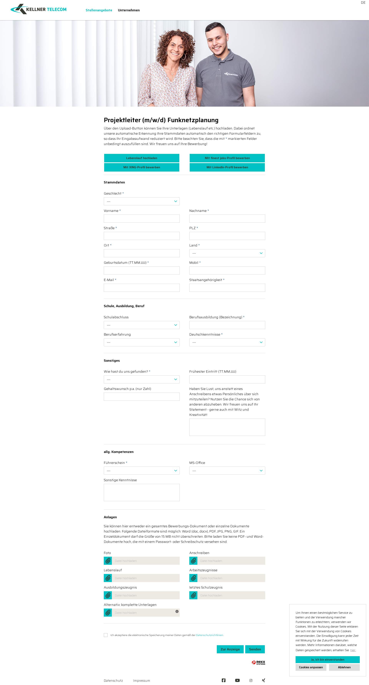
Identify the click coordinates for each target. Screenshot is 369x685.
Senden (255, 649)
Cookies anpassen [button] (311, 667)
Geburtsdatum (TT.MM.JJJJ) (126, 262)
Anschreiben (199, 553)
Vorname (112, 210)
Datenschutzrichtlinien (209, 635)
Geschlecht (114, 193)
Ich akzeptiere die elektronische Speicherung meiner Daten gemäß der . (167, 635)
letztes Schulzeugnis (206, 587)
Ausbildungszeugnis (120, 587)
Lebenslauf (113, 570)
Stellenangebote (99, 10)
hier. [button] (353, 650)
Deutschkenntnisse (206, 334)
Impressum (141, 680)
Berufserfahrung (117, 334)
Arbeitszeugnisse (203, 570)
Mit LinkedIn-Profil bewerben (227, 167)
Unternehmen (129, 10)
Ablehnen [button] (344, 667)
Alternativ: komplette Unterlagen (130, 604)
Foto (107, 553)
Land (194, 245)
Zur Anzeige (230, 649)
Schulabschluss (116, 317)
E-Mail (110, 280)
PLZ (193, 228)
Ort (108, 245)
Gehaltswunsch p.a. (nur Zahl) (127, 388)
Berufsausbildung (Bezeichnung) (217, 317)
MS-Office (197, 462)
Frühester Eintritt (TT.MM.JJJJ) (212, 371)
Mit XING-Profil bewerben (141, 167)
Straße (110, 228)
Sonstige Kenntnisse (120, 480)
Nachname (199, 210)
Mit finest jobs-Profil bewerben (227, 158)
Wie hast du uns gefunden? (127, 371)
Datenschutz (113, 680)
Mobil (195, 262)
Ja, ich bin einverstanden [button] (327, 660)
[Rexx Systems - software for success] (258, 662)
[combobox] (142, 201)
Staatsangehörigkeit (207, 280)
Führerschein (115, 462)
